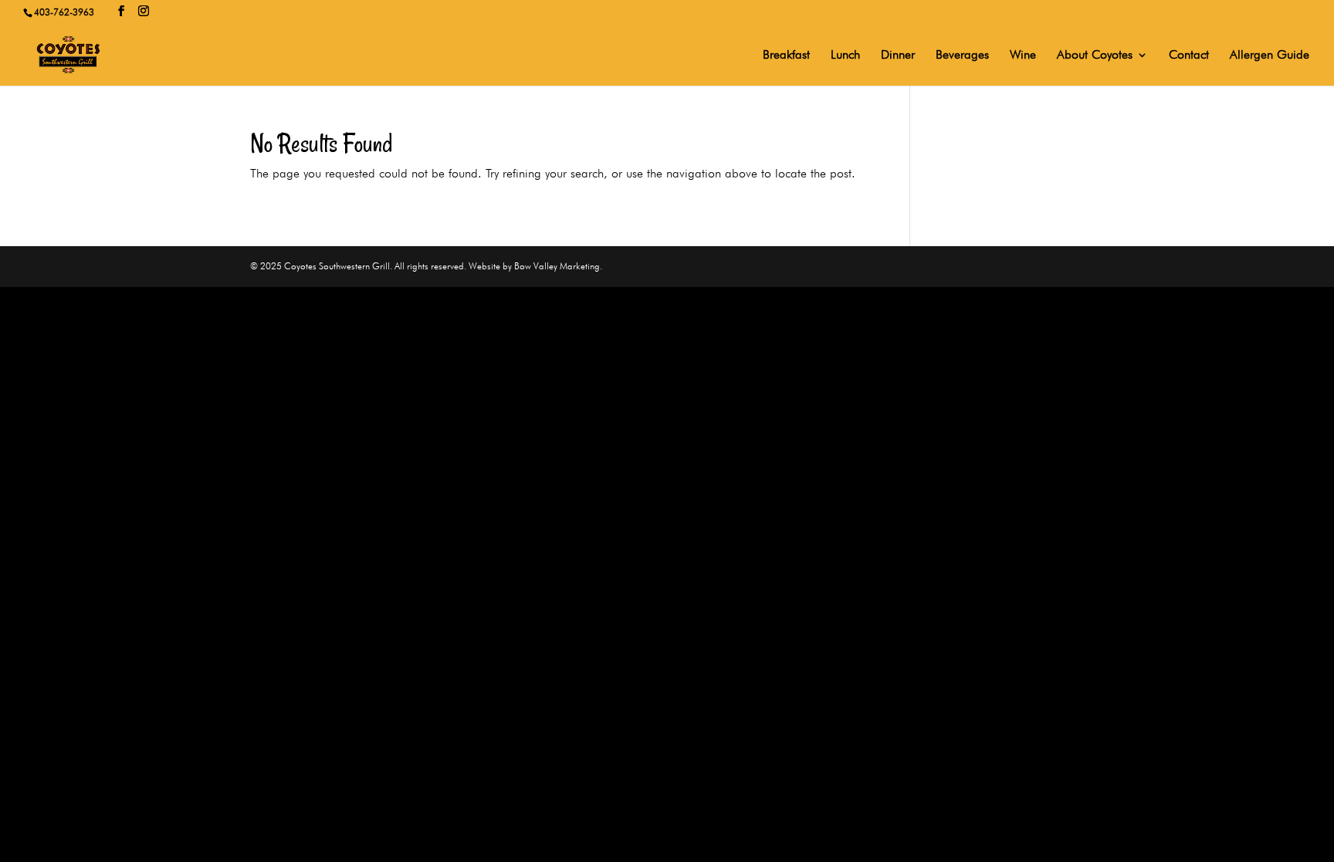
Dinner (898, 55)
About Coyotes (1095, 55)
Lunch (845, 55)
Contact (1189, 55)
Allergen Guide (1269, 55)
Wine (1023, 55)
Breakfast (786, 55)
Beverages (962, 55)
